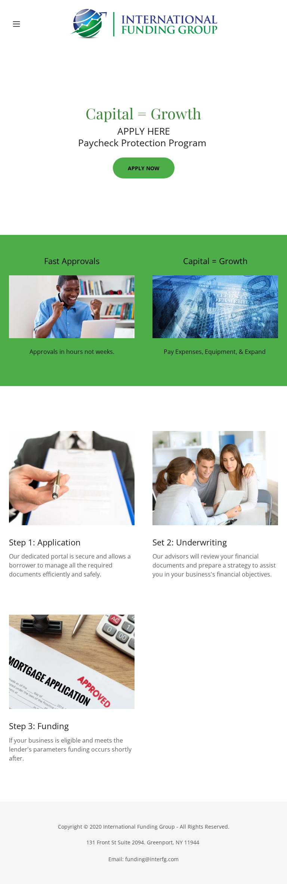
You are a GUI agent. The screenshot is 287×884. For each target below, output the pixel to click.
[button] (29, 23)
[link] (143, 24)
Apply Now (144, 168)
